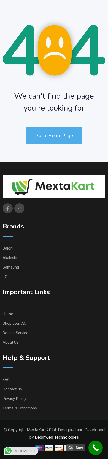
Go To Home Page (54, 135)
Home (8, 314)
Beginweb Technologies (57, 437)
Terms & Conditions (20, 408)
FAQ (6, 379)
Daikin (8, 248)
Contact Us (12, 389)
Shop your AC (14, 323)
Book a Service (15, 333)
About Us (11, 342)
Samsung (11, 267)
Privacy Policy (14, 398)
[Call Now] (95, 448)
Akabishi (10, 257)
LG (5, 276)
